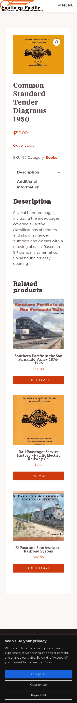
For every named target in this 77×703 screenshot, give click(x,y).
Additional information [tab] (28, 184)
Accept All (38, 674)
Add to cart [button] (38, 380)
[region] (38, 669)
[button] (56, 42)
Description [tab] (28, 172)
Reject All (38, 695)
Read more (38, 476)
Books (51, 157)
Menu (68, 5)
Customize (38, 684)
